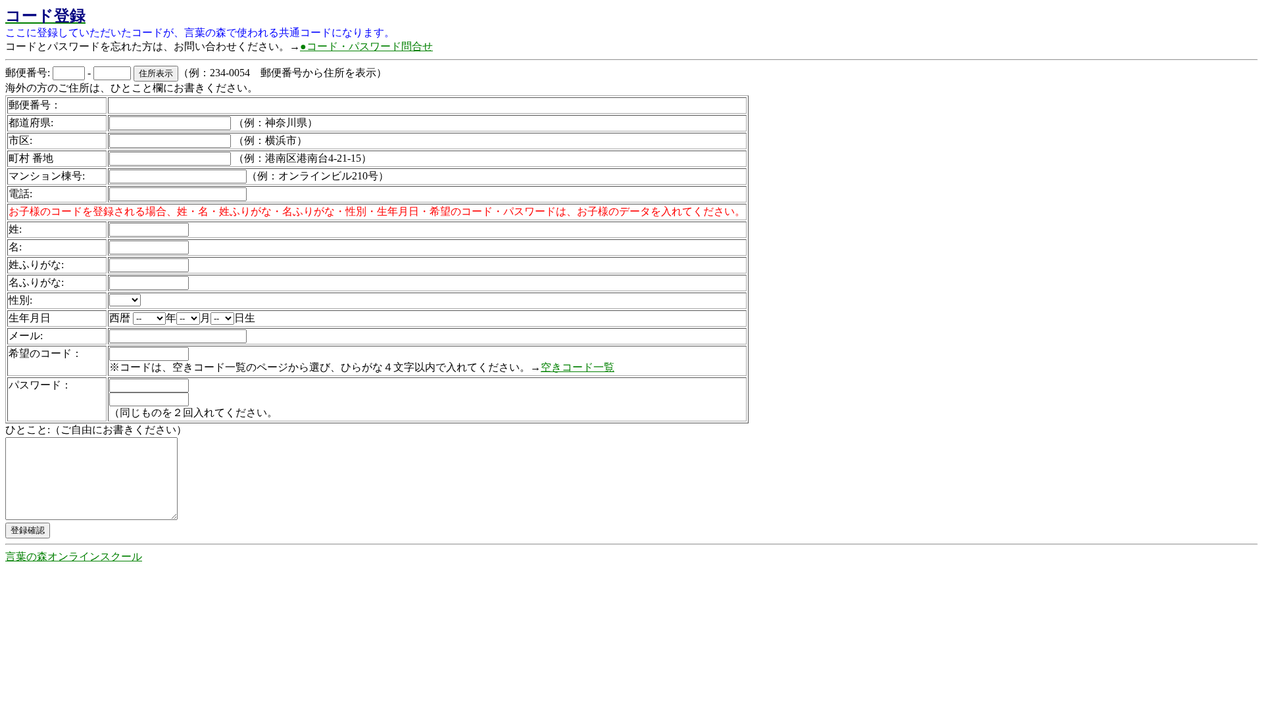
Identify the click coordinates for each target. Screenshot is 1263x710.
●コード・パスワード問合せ (366, 46)
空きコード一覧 (577, 367)
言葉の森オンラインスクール (73, 556)
